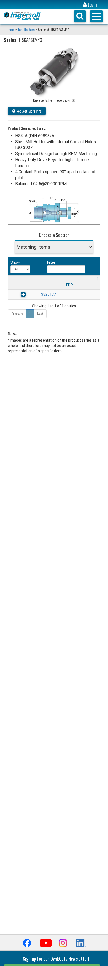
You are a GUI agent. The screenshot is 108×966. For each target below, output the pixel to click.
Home (11, 29)
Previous (17, 313)
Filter (51, 262)
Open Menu (96, 16)
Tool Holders (26, 29)
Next (40, 313)
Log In (92, 5)
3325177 (48, 294)
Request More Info (28, 111)
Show (14, 262)
